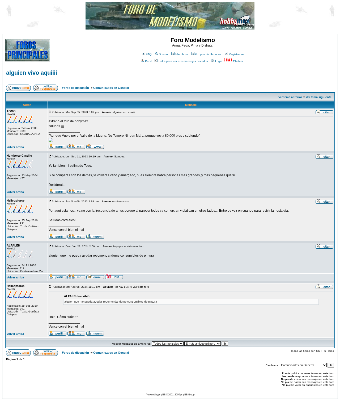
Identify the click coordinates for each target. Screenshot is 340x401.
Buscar (163, 54)
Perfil (148, 61)
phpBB (161, 394)
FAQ (149, 54)
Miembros (181, 54)
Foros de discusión (75, 87)
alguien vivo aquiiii (31, 72)
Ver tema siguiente (319, 97)
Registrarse (236, 54)
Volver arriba (15, 147)
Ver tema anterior (290, 97)
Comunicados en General (111, 87)
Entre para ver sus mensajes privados (183, 61)
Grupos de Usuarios (208, 54)
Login (218, 61)
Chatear (238, 61)
